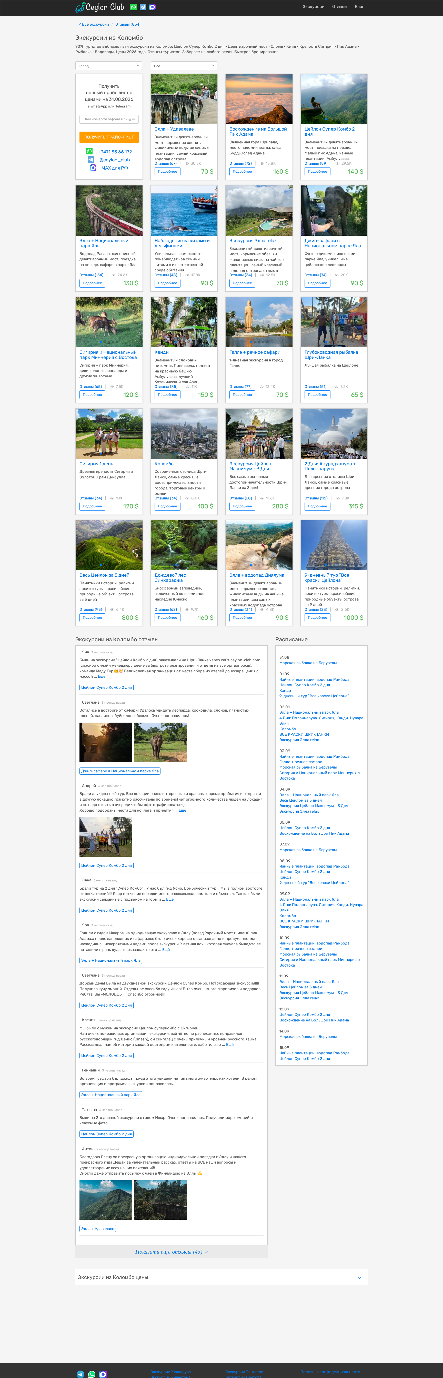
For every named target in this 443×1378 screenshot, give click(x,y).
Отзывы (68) (240, 498)
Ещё (101, 676)
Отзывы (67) (166, 163)
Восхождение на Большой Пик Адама (314, 833)
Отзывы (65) (90, 386)
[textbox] (107, 65)
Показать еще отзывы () (169, 1251)
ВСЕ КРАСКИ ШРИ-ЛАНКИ (304, 734)
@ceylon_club (114, 160)
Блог (359, 6)
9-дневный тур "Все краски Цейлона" (314, 696)
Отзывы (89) (316, 163)
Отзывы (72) (240, 163)
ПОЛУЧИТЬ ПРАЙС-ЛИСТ (109, 137)
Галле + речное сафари (300, 762)
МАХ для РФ (115, 168)
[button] (176, 119)
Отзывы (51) (315, 386)
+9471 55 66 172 (115, 152)
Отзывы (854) (127, 24)
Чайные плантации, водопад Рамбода (314, 679)
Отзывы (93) (90, 609)
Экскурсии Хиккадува (170, 1372)
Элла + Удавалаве (97, 1228)
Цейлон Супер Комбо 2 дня (106, 687)
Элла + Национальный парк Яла (110, 960)
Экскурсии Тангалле (244, 1372)
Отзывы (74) (316, 275)
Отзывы (339, 6)
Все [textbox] (157, 65)
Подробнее (167, 171)
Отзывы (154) (91, 275)
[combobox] (108, 65)
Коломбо (287, 729)
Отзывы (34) (240, 275)
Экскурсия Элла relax (299, 739)
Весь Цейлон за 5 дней (300, 800)
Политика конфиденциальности (330, 1372)
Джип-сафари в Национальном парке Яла (120, 771)
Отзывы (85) (166, 386)
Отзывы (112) (316, 498)
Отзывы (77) (240, 386)
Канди (285, 690)
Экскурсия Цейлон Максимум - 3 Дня (313, 805)
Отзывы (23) (316, 609)
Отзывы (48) (166, 275)
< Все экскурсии (94, 24)
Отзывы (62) (166, 609)
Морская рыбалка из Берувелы (308, 663)
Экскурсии (314, 6)
